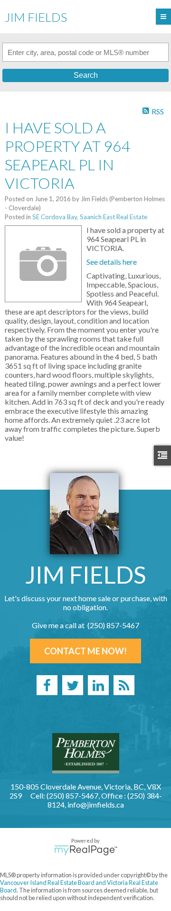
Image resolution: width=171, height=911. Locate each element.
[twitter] (72, 685)
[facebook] (47, 685)
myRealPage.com (86, 850)
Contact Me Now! (85, 651)
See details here (111, 261)
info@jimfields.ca (95, 804)
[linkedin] (98, 685)
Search (86, 75)
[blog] (124, 685)
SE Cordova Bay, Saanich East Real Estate (89, 217)
